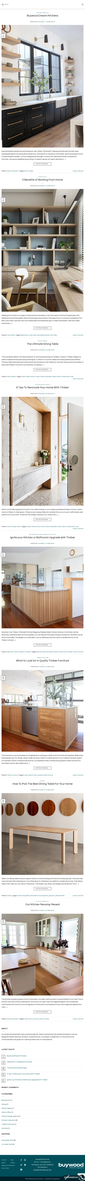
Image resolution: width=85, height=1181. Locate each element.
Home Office (42, 176)
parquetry (52, 895)
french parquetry (43, 895)
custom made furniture (28, 376)
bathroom (39, 652)
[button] (5, 4)
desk (38, 335)
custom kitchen (28, 1019)
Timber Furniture (42, 657)
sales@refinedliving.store (42, 1170)
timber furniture (48, 775)
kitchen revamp (44, 1019)
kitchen (36, 1019)
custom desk (32, 335)
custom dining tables (23, 895)
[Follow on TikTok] (21, 1165)
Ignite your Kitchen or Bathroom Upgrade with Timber (42, 537)
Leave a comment (78, 171)
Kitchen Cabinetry (42, 12)
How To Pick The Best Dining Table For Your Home (43, 783)
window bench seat (67, 376)
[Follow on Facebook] (21, 1160)
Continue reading (42, 164)
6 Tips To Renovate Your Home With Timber (42, 387)
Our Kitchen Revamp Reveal (42, 904)
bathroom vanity (58, 652)
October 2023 (7, 1144)
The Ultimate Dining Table (42, 344)
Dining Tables (42, 341)
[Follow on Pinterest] (25, 1165)
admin (53, 21)
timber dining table (46, 376)
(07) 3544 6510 (42, 1167)
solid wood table (60, 895)
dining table (33, 895)
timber (38, 376)
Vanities (53, 534)
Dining (42, 781)
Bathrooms (33, 534)
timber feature (56, 376)
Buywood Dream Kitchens (42, 15)
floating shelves (45, 335)
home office (53, 335)
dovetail (40, 775)
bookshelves (24, 335)
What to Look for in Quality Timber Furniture (42, 660)
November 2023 (8, 1140)
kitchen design (28, 171)
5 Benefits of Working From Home (42, 179)
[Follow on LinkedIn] (21, 1170)
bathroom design (48, 652)
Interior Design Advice (42, 384)
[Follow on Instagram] (25, 1160)
